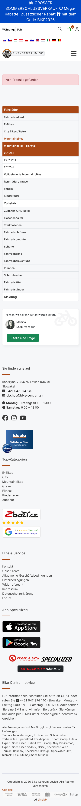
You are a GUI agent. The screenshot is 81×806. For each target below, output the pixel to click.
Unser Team (10, 571)
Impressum (10, 589)
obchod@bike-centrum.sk (24, 395)
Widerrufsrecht (12, 584)
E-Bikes (7, 472)
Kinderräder (10, 495)
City (5, 477)
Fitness (7, 491)
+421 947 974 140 (19, 391)
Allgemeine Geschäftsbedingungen (27, 575)
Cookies (7, 789)
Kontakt (7, 566)
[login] (76, 29)
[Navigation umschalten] (62, 53)
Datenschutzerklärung (18, 593)
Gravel (6, 486)
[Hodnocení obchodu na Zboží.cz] (21, 514)
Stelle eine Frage (23, 338)
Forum (6, 598)
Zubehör (8, 500)
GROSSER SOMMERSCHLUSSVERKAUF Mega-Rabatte (40, 8)
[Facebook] (5, 417)
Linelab (42, 799)
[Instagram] (12, 417)
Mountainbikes (12, 482)
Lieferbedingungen (15, 580)
